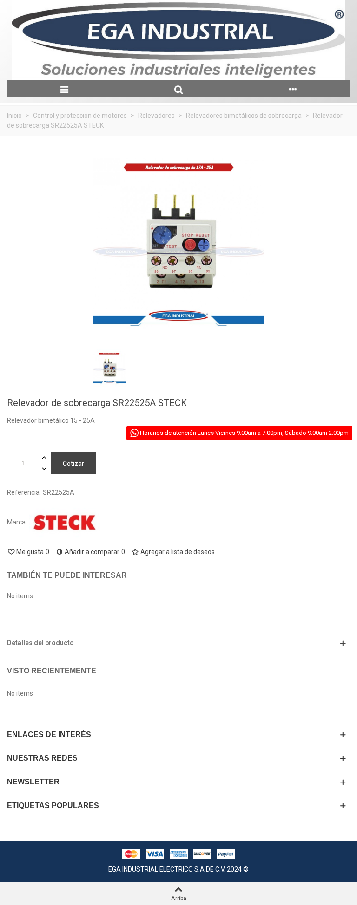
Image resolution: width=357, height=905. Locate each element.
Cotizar (73, 463)
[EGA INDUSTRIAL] (178, 40)
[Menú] (64, 88)
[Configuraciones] (293, 88)
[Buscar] (178, 88)
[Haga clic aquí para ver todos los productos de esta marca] (64, 522)
